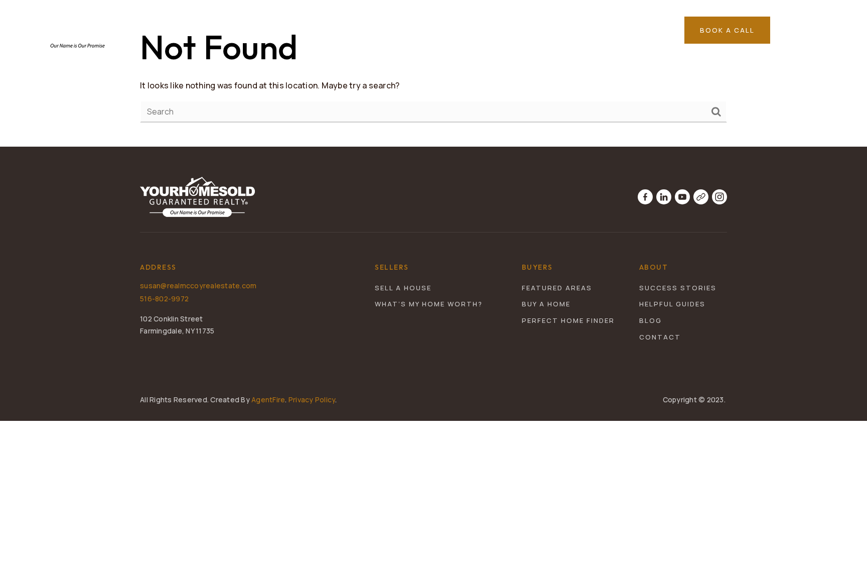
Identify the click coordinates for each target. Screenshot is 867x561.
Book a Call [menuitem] (727, 30)
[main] (433, 73)
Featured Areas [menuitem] (579, 30)
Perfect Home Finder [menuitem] (568, 320)
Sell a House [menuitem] (403, 287)
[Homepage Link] (77, 29)
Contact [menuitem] (660, 337)
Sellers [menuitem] (508, 30)
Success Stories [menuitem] (677, 287)
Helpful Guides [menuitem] (672, 303)
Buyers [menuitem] (456, 30)
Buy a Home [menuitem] (546, 303)
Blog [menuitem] (650, 320)
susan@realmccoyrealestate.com (198, 285)
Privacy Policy (312, 399)
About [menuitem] (642, 30)
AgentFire (268, 399)
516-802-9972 (164, 298)
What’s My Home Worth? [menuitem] (429, 303)
